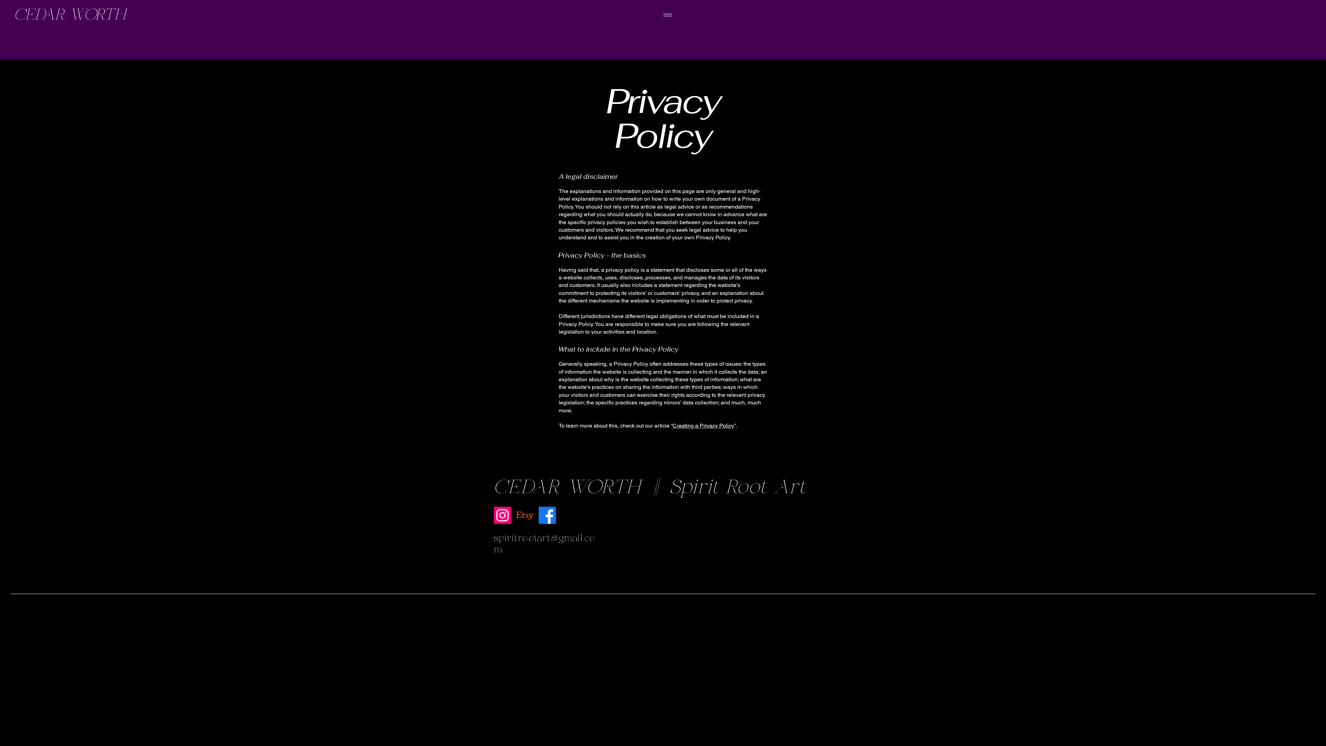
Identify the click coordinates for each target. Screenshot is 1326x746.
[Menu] (668, 15)
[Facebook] (547, 515)
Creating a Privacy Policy (703, 425)
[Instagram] (502, 515)
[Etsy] (525, 515)
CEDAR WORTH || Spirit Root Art (650, 487)
